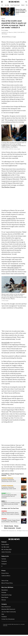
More (9, 475)
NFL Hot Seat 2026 (6, 549)
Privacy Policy (5, 573)
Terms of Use (4, 580)
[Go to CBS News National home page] (14, 2)
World (22, 5)
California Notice (5, 575)
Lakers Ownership (6, 552)
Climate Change (8, 526)
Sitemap (3, 599)
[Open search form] (26, 1)
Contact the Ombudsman (8, 619)
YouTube (3, 558)
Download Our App (6, 595)
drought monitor (16, 266)
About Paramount (6, 606)
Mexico (16, 526)
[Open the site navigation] (5, 1)
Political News (5, 544)
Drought (18, 528)
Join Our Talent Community (8, 611)
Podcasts (3, 592)
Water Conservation (9, 528)
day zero (17, 65)
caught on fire (11, 218)
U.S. (2, 5)
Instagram (4, 563)
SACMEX (4, 175)
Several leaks (5, 342)
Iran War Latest (5, 547)
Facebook (4, 561)
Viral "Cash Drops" (15, 5)
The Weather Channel (8, 187)
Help (2, 614)
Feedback (4, 616)
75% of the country (13, 268)
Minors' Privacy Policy (7, 583)
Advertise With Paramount (8, 609)
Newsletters (4, 590)
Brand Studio (4, 597)
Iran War (7, 5)
